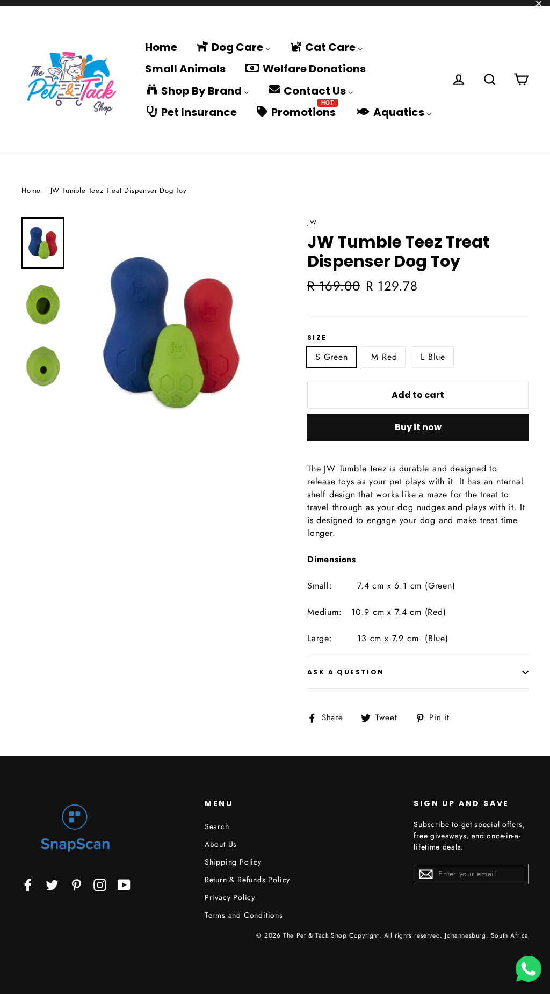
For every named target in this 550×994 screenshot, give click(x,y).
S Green (331, 357)
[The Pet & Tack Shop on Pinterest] (76, 884)
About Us (221, 844)
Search (217, 826)
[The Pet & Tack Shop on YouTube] (124, 884)
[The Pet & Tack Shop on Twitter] (52, 884)
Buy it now (418, 427)
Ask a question (346, 672)
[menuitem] (161, 46)
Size (317, 338)
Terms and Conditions (244, 915)
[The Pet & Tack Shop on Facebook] (27, 884)
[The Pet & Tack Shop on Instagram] (99, 884)
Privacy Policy (230, 897)
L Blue (433, 357)
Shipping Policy (233, 862)
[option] (171, 332)
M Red (384, 357)
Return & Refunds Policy (247, 879)
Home (31, 190)
